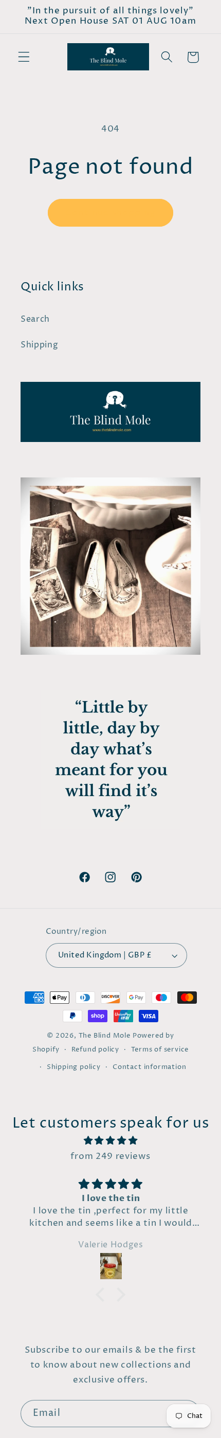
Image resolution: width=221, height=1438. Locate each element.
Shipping (40, 345)
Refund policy (95, 1049)
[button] (24, 57)
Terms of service (160, 1049)
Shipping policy (74, 1067)
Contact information (149, 1067)
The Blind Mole (105, 1035)
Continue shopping (110, 213)
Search (35, 319)
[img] (110, 1141)
